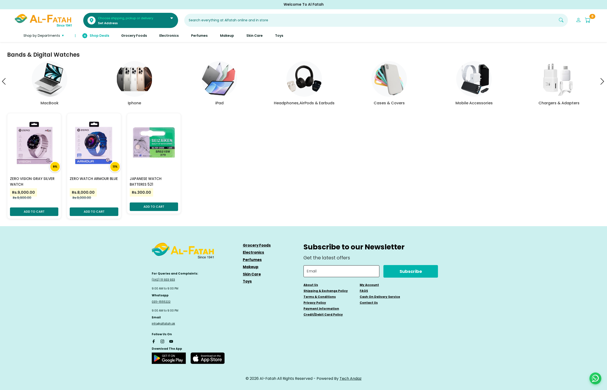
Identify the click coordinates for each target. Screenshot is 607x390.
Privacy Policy (315, 303)
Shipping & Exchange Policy (326, 291)
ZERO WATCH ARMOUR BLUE (94, 178)
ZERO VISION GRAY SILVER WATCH (32, 181)
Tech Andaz (351, 378)
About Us (311, 285)
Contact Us (369, 303)
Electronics (253, 252)
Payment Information (321, 309)
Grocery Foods (257, 245)
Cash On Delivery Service (380, 297)
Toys (247, 281)
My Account (369, 285)
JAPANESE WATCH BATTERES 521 (145, 181)
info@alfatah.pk (163, 323)
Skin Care (252, 274)
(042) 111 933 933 (163, 280)
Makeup (250, 266)
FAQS (364, 291)
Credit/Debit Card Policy (323, 314)
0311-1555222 (161, 302)
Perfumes (252, 259)
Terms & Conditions (320, 297)
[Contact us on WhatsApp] (595, 378)
